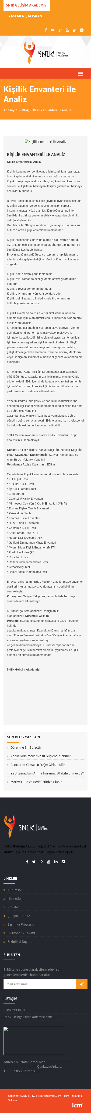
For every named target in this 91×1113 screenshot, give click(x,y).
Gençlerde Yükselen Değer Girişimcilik (37, 765)
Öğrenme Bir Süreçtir (25, 747)
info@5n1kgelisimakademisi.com (28, 1017)
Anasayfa (11, 110)
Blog (25, 110)
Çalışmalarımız (18, 916)
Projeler (13, 907)
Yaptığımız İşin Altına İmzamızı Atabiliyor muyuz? (47, 773)
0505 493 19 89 (14, 1010)
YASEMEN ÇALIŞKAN (25, 16)
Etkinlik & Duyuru (19, 942)
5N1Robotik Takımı (21, 933)
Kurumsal (14, 890)
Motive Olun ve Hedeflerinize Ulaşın (36, 782)
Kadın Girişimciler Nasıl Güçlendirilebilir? (40, 756)
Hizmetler (14, 898)
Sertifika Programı (21, 924)
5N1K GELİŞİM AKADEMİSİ (26, 5)
